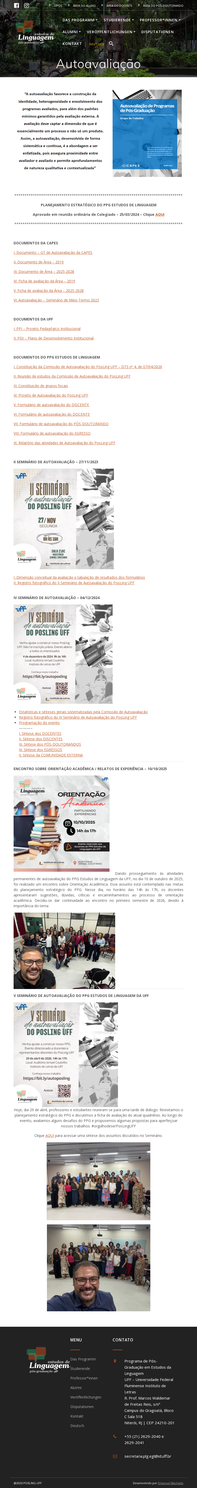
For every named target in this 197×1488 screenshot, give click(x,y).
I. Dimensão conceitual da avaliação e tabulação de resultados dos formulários (79, 577)
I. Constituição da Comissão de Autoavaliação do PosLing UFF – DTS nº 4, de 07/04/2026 (88, 366)
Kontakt (72, 43)
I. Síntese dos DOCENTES (40, 733)
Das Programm (79, 19)
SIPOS (57, 5)
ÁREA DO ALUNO (84, 5)
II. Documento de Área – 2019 (39, 262)
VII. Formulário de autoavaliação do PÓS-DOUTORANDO (61, 423)
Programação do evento (39, 722)
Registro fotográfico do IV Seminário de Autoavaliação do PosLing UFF (78, 717)
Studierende (117, 19)
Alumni (70, 31)
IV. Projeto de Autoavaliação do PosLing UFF (51, 395)
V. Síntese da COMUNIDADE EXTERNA (51, 755)
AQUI (159, 214)
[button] (111, 44)
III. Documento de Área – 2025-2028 (44, 271)
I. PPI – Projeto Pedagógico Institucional (47, 328)
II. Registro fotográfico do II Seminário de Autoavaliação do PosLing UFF (74, 582)
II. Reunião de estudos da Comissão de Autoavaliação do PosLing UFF (72, 376)
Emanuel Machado (170, 1483)
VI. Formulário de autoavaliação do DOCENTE (52, 414)
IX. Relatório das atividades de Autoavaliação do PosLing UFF (64, 442)
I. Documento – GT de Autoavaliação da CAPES (53, 252)
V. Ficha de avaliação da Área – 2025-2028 (49, 290)
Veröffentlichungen (110, 31)
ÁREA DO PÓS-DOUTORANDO (162, 5)
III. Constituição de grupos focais (41, 385)
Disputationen (157, 31)
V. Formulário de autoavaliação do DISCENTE (51, 404)
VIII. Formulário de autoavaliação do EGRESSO (52, 433)
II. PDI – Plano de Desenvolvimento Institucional (54, 338)
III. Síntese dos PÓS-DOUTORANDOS (50, 744)
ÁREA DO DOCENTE (119, 5)
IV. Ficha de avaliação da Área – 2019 (44, 281)
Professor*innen (159, 19)
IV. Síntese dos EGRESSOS (40, 749)
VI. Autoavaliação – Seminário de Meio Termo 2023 (56, 300)
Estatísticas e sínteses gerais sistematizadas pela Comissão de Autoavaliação (83, 711)
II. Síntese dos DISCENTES (41, 738)
